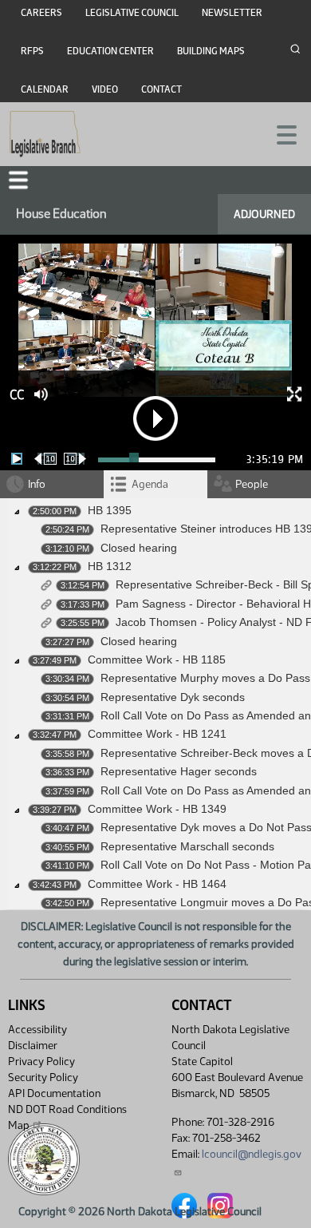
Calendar (45, 89)
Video (105, 89)
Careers (41, 12)
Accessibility (37, 1029)
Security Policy (43, 1077)
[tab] (155, 484)
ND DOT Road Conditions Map (67, 1117)
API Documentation (54, 1093)
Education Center (110, 51)
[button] (18, 180)
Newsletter (232, 12)
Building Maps (211, 51)
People (251, 484)
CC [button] (17, 394)
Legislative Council (132, 12)
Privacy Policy (41, 1061)
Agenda (150, 484)
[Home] (45, 134)
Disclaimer (32, 1045)
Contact (161, 89)
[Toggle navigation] (280, 133)
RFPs (32, 51)
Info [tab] (36, 484)
